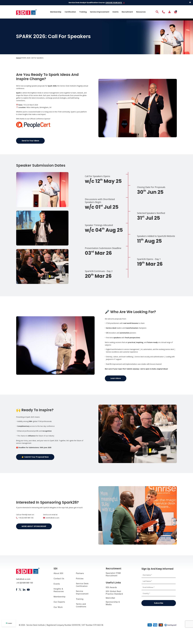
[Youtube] (28, 590)
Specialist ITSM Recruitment (113, 574)
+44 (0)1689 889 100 (25, 518)
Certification (70, 12)
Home (18, 58)
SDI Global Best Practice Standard (114, 593)
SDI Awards (111, 588)
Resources (141, 12)
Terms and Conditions (81, 605)
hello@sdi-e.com (23, 579)
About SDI (58, 573)
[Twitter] (20, 589)
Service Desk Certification (82, 585)
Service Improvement (99, 12)
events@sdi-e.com (52, 518)
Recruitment (127, 12)
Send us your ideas (30, 140)
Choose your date (113, 2)
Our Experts (59, 602)
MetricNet (110, 598)
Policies (80, 579)
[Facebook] (16, 589)
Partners (80, 573)
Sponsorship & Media (113, 603)
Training (83, 12)
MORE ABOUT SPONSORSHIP (34, 526)
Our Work (58, 607)
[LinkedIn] (24, 589)
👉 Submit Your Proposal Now (35, 457)
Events (116, 12)
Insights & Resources (59, 590)
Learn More (115, 378)
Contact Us (59, 579)
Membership (55, 12)
